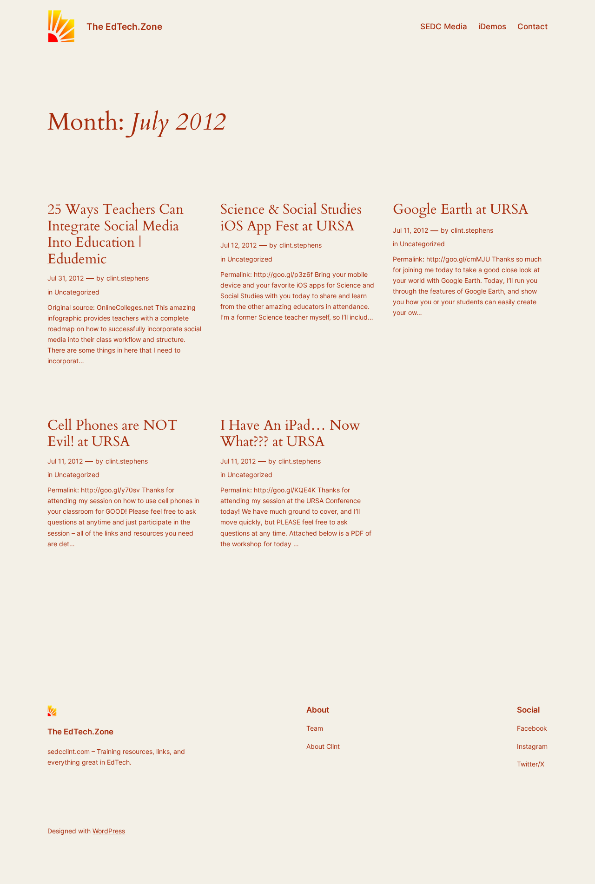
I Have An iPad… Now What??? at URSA (290, 434)
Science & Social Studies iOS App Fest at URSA (291, 218)
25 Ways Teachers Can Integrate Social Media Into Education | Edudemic (115, 235)
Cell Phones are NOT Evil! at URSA (112, 434)
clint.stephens (127, 278)
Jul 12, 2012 (238, 245)
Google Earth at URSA (460, 210)
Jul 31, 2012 (65, 278)
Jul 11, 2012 (410, 230)
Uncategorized (76, 292)
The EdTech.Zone (124, 26)
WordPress (109, 831)
